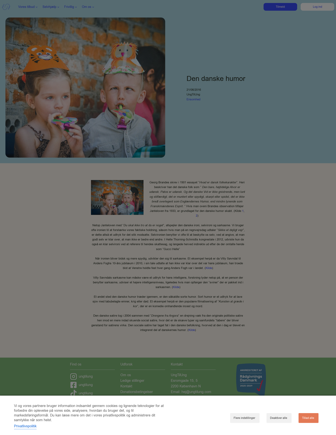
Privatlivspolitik (25, 426)
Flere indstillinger (244, 418)
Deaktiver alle (278, 418)
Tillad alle (308, 418)
